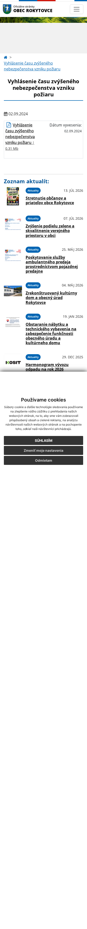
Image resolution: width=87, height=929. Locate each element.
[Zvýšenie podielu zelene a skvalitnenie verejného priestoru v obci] (13, 225)
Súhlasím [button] (43, 440)
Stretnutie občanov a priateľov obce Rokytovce (50, 200)
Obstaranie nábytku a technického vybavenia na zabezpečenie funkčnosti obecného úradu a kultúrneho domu (51, 334)
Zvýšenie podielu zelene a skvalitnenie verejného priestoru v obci (50, 230)
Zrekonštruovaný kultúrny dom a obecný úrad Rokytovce (51, 297)
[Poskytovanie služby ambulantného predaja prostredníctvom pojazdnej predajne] (13, 259)
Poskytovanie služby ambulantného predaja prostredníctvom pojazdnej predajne (52, 264)
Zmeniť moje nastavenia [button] (43, 450)
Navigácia (14, 9)
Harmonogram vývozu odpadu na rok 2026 (47, 367)
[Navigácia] (76, 9)
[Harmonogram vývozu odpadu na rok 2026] (13, 363)
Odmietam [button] (43, 460)
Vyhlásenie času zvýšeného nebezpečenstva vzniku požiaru (32, 66)
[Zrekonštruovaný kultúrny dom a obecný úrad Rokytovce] (13, 292)
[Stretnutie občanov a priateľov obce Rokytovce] (13, 196)
